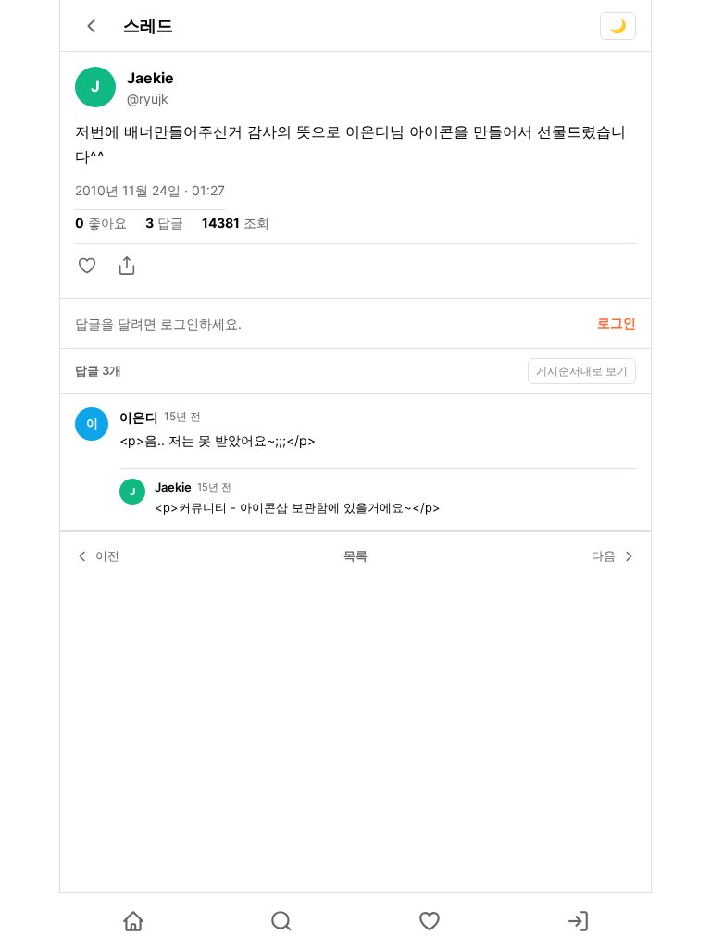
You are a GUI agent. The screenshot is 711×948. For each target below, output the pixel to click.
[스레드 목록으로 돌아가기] (91, 26)
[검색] (281, 921)
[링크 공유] (126, 265)
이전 (107, 555)
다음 (604, 555)
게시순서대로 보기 (582, 371)
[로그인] (577, 921)
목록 (355, 555)
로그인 (616, 323)
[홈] (133, 921)
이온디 (138, 417)
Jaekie (150, 78)
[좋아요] (89, 265)
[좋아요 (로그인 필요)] (429, 921)
